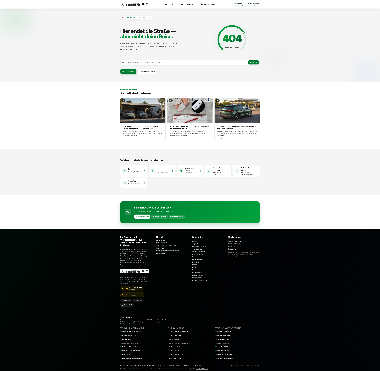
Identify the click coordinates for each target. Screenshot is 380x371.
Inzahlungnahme (197, 254)
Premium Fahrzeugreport (200, 280)
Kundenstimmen (197, 272)
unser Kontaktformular (202, 369)
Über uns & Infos (208, 4)
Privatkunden (196, 257)
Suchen (253, 62)
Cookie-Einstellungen (235, 241)
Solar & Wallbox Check (199, 278)
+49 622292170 (143, 216)
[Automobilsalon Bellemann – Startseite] (134, 4)
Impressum (231, 246)
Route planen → (161, 253)
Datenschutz (232, 249)
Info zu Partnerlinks (234, 244)
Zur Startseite (129, 71)
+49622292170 (161, 248)
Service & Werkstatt (198, 251)
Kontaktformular (176, 216)
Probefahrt (195, 262)
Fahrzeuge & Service (199, 246)
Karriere (194, 267)
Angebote (195, 244)
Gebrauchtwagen (197, 249)
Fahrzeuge (170, 4)
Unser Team (196, 270)
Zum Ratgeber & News (147, 71)
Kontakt (194, 264)
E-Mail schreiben (160, 216)
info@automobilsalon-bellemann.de (167, 250)
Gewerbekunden (197, 259)
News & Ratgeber (197, 275)
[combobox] (186, 62)
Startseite (195, 241)
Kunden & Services (188, 4)
